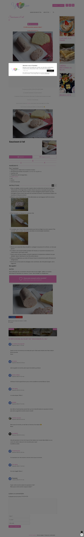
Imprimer (21, 157)
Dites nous (26, 280)
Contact (61, 5)
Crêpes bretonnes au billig (66, 68)
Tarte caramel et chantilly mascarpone (42, 333)
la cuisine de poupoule (18, 344)
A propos (55, 5)
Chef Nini (28, 103)
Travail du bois (16, 450)
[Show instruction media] (53, 185)
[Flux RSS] (73, 5)
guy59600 (15, 433)
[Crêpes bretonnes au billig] (67, 62)
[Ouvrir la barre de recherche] (53, 12)
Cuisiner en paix (16, 418)
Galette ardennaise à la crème (19, 332)
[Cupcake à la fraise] (67, 35)
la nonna (14, 361)
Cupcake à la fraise (65, 39)
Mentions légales (40, 535)
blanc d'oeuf (15, 176)
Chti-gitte (15, 388)
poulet (11, 322)
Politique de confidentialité (49, 535)
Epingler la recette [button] (45, 157)
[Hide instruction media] (55, 185)
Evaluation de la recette (15, 496)
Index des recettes (35, 12)
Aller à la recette (33, 24)
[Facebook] (67, 5)
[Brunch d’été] (67, 92)
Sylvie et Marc (16, 375)
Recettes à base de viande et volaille (18, 320)
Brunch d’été (65, 95)
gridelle (14, 402)
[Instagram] (70, 5)
